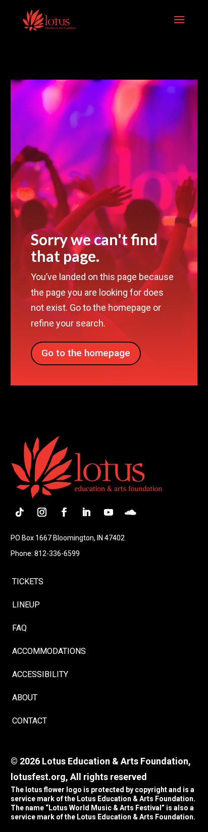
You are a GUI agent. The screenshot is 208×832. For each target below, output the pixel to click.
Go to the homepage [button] (85, 353)
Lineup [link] (26, 604)
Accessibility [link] (40, 674)
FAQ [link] (19, 628)
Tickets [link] (27, 581)
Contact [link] (29, 721)
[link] (48, 19)
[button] (179, 26)
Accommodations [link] (49, 651)
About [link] (24, 697)
